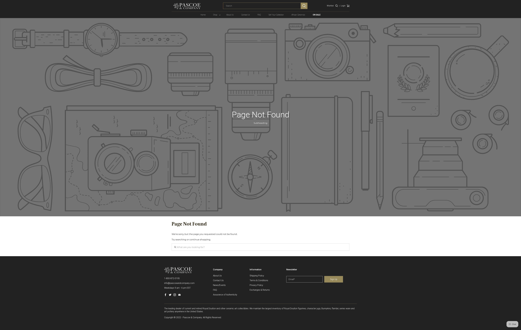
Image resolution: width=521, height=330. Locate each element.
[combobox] (264, 6)
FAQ (259, 15)
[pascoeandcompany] (186, 6)
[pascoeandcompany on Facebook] (165, 295)
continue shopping (199, 239)
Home (203, 15)
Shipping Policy (257, 275)
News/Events (219, 285)
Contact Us (245, 15)
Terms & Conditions (259, 280)
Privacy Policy (256, 285)
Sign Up (333, 279)
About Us (230, 15)
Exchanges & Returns (260, 290)
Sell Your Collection (276, 15)
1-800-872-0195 (172, 278)
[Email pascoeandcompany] (179, 295)
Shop (215, 15)
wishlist (330, 6)
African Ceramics (298, 15)
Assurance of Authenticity (225, 294)
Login (343, 6)
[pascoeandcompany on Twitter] (170, 295)
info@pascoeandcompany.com (179, 283)
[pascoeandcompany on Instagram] (174, 295)
